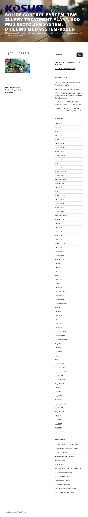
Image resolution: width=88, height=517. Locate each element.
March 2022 (59, 280)
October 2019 (59, 376)
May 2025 (58, 159)
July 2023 (58, 223)
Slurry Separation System (63, 472)
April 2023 (58, 235)
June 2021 (58, 316)
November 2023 (60, 207)
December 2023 (60, 203)
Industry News (60, 460)
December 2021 (60, 292)
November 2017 (60, 404)
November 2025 (60, 151)
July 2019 (58, 388)
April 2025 (58, 163)
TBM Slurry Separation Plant (64, 493)
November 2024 (60, 171)
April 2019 (58, 400)
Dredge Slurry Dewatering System (66, 448)
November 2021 (60, 296)
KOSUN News (59, 464)
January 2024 (59, 199)
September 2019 (61, 380)
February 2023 (60, 243)
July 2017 (58, 416)
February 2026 (60, 139)
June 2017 (58, 420)
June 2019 (58, 392)
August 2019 (59, 384)
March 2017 (59, 432)
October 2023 (60, 211)
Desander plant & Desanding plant (66, 444)
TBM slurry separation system (65, 69)
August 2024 (59, 183)
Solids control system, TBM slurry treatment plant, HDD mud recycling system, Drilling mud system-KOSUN (42, 22)
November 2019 (60, 372)
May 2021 (58, 320)
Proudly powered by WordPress (15, 512)
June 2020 (58, 352)
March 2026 (59, 135)
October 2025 (60, 155)
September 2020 (61, 340)
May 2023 (58, 231)
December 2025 (60, 147)
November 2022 (60, 251)
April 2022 (58, 276)
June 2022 (58, 267)
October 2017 (59, 408)
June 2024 (58, 187)
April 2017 (58, 428)
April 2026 (58, 131)
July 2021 (58, 312)
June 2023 (58, 227)
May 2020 (58, 356)
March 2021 (59, 324)
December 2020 (60, 332)
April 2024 (58, 191)
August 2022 (59, 260)
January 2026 (59, 143)
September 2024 (61, 179)
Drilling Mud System (61, 452)
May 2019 (58, 396)
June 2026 (58, 123)
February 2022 (60, 284)
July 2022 (58, 264)
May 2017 (58, 424)
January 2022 (59, 288)
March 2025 (59, 167)
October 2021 (59, 300)
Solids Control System (62, 481)
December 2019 (60, 368)
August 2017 (59, 412)
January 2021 (59, 328)
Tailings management (62, 484)
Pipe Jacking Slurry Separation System (68, 468)
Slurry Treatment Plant (62, 476)
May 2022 (58, 272)
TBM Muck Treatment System (65, 488)
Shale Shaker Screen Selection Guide (67, 89)
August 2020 (59, 344)
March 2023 (59, 239)
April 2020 (58, 360)
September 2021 (60, 304)
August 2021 (59, 308)
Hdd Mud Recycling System (64, 456)
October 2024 (60, 175)
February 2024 (60, 195)
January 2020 (59, 364)
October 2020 (60, 336)
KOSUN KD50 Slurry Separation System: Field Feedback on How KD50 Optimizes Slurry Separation (69, 95)
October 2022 (59, 255)
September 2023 (61, 215)
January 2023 (59, 247)
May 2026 (58, 127)
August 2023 (59, 219)
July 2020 (58, 348)
